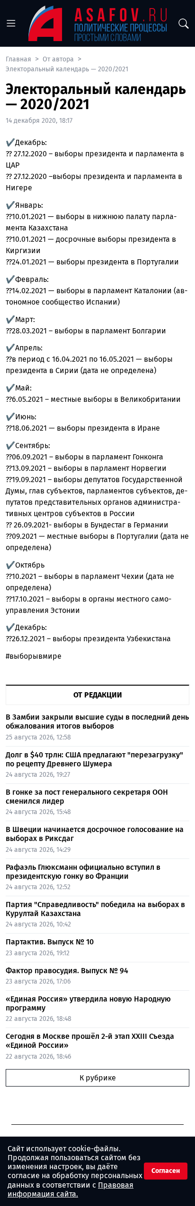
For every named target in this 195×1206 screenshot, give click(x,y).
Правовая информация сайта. (70, 1189)
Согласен (165, 1171)
